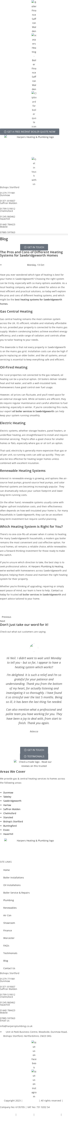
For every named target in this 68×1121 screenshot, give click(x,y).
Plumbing (8, 900)
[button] (34, 234)
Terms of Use (7, 1118)
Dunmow (8, 792)
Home (6, 870)
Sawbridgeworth (12, 800)
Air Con (7, 915)
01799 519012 (7, 208)
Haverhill (8, 834)
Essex (6, 829)
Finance (7, 930)
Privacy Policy (7, 1114)
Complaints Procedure (47, 1114)
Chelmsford (9, 813)
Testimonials (10, 953)
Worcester (9, 938)
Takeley (7, 796)
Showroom (9, 922)
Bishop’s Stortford (13, 821)
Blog (5, 960)
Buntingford (10, 825)
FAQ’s (6, 945)
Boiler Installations (13, 877)
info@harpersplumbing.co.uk (16, 1026)
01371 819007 (7, 200)
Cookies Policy (25, 1114)
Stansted (8, 817)
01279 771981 (7, 192)
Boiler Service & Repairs (16, 892)
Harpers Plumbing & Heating (47, 566)
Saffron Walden (11, 809)
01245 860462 (7, 216)
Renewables (10, 907)
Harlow (7, 805)
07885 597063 (7, 232)
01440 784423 (7, 224)
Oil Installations (12, 885)
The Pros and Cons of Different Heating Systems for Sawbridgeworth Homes (31, 254)
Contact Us (9, 968)
